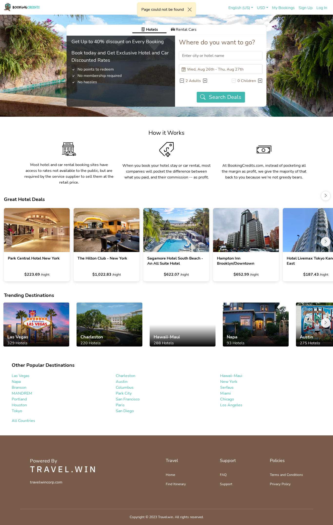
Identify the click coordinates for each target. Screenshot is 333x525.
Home (170, 474)
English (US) (239, 7)
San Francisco (128, 399)
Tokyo (17, 411)
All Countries (23, 420)
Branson (19, 387)
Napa (16, 381)
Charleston (125, 375)
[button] (181, 81)
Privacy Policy (280, 484)
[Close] (190, 9)
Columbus (125, 387)
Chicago (227, 399)
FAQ (223, 474)
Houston (19, 405)
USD (261, 7)
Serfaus (227, 387)
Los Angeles (231, 405)
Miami (225, 393)
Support (226, 484)
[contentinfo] (22, 7)
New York (228, 381)
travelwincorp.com (46, 482)
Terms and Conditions (286, 474)
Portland (19, 399)
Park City (124, 393)
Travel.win (165, 517)
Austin (121, 381)
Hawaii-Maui (231, 375)
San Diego (125, 411)
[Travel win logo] (62, 469)
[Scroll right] (326, 196)
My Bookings (283, 7)
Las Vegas (20, 375)
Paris (120, 405)
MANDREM (22, 393)
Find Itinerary (176, 484)
